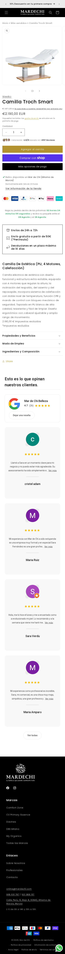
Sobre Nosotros (15, 863)
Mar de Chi (25, 940)
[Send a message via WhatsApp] (59, 948)
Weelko (7, 96)
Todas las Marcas (17, 843)
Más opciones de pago (32, 166)
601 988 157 (28, 894)
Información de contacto (45, 945)
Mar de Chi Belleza (36, 401)
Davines (11, 821)
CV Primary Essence (18, 814)
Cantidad (7, 126)
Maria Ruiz (32, 560)
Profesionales (14, 870)
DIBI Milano (12, 829)
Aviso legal (13, 949)
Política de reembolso (43, 940)
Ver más (52, 470)
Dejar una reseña (21, 415)
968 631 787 (12, 894)
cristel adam (32, 484)
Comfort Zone (14, 807)
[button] (6, 12)
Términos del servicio (50, 949)
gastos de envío (32, 118)
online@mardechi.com (19, 889)
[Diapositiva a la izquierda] (25, 91)
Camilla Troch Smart (40, 23)
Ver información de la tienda (23, 188)
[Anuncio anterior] (5, 4)
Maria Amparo (33, 712)
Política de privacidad (21, 945)
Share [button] (9, 361)
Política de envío (29, 949)
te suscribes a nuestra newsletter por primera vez (38, 109)
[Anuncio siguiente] (59, 4)
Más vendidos (19, 23)
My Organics (14, 836)
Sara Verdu (32, 636)
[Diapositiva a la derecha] (39, 91)
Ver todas (32, 735)
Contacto (12, 877)
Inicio (5, 23)
